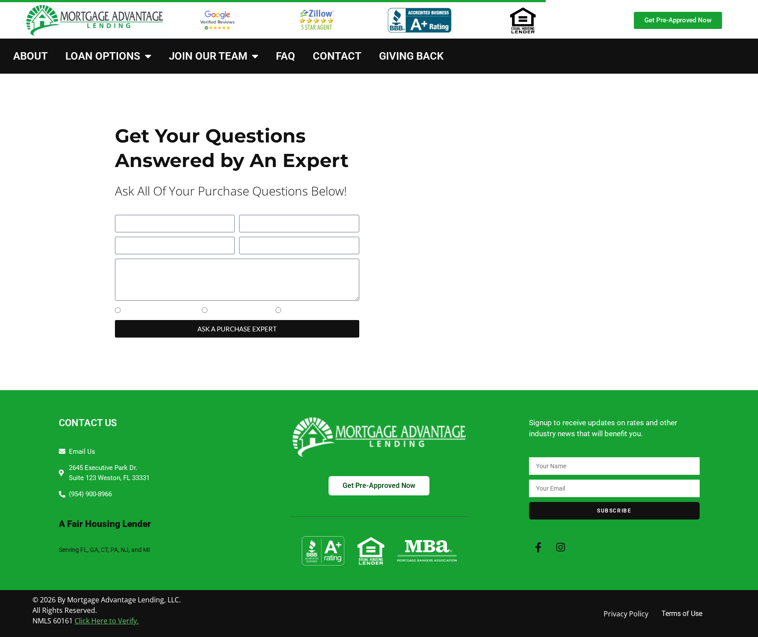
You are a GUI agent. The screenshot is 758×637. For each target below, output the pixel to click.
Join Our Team (208, 56)
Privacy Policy (626, 614)
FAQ (285, 56)
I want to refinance (240, 311)
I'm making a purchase (160, 311)
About (30, 56)
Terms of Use (681, 613)
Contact (337, 56)
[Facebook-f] (538, 547)
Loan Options (102, 56)
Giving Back (411, 56)
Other (293, 311)
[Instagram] (560, 547)
